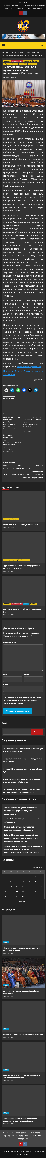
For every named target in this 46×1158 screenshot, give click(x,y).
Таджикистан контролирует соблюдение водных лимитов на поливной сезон (21, 790)
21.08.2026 (7, 953)
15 (23, 886)
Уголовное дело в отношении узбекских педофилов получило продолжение (20, 811)
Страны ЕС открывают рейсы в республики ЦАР (22, 770)
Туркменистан (25, 560)
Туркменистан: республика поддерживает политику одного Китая (21, 567)
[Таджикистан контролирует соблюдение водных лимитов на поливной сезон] (23, 1100)
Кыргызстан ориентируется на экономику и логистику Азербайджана (22, 780)
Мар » (25, 901)
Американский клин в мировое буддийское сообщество (22, 760)
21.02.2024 (9, 77)
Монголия (15, 519)
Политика (15, 64)
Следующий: (23, 474)
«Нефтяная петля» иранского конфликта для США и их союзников (23, 750)
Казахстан (8, 1133)
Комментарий (10, 642)
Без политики (10, 8)
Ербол (6, 835)
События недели (38, 5)
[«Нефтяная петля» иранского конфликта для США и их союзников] (23, 930)
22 (23, 891)
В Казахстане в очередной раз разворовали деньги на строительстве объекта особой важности (21, 838)
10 (35, 881)
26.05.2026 (7, 528)
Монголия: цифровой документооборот (20, 524)
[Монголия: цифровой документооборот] (23, 506)
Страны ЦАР (23, 64)
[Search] (41, 45)
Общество (7, 64)
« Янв (20, 901)
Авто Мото (16, 5)
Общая (26, 603)
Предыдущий (23, 465)
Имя (5, 674)
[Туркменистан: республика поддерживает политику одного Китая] (23, 547)
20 (11, 891)
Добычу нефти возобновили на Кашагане (22, 846)
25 (41, 891)
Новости (35, 61)
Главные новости (17, 61)
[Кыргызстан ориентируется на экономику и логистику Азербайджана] (23, 1057)
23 (29, 891)
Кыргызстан (27, 61)
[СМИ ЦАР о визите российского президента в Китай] (23, 591)
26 (5, 896)
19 (5, 891)
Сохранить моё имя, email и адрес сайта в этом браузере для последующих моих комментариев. (22, 700)
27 (11, 896)
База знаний (37, 8)
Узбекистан (24, 1136)
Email (27, 674)
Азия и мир (6, 5)
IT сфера (27, 8)
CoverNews (39, 1151)
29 (23, 896)
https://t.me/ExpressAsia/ (29, 366)
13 (11, 886)
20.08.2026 (7, 1037)
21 (17, 891)
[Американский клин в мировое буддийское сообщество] (23, 973)
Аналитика (25, 5)
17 (35, 886)
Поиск (5, 723)
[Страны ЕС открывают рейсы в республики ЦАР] (23, 1016)
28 (17, 896)
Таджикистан (32, 64)
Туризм (20, 8)
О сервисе (23, 1139)
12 (5, 886)
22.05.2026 (7, 615)
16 (29, 886)
